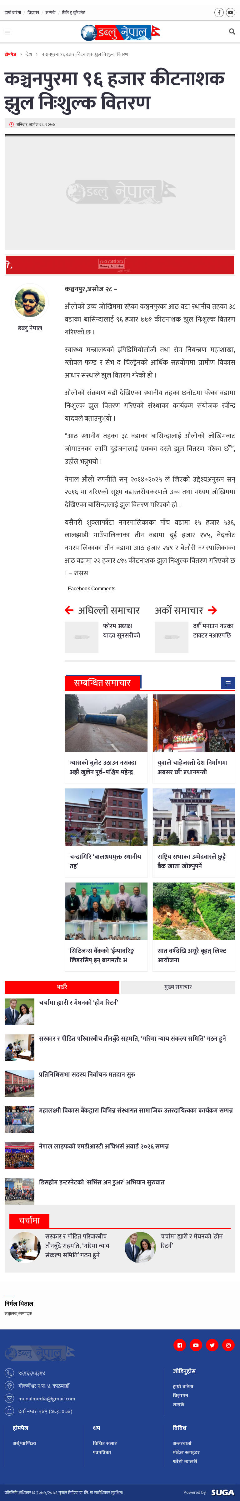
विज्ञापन (33, 12)
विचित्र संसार (105, 1443)
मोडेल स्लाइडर (186, 1452)
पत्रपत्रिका (102, 1452)
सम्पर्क (51, 12)
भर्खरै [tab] (62, 987)
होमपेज (10, 54)
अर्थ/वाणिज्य (24, 1443)
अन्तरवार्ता (182, 1443)
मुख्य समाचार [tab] (178, 987)
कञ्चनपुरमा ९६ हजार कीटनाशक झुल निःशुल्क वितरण (115, 92)
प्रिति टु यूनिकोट (73, 12)
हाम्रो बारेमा (13, 12)
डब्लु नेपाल (30, 328)
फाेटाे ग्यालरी (185, 1462)
